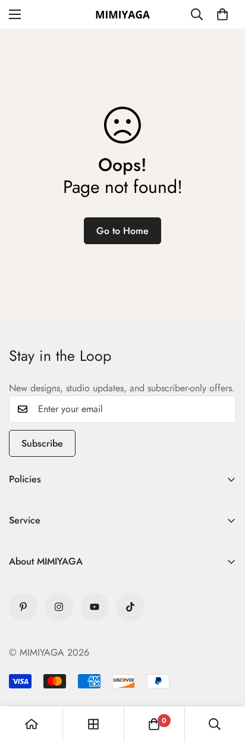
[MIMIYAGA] (122, 14)
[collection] (93, 724)
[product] (31, 724)
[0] (222, 14)
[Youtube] (94, 607)
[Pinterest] (23, 607)
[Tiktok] (130, 607)
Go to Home (122, 231)
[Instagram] (59, 607)
